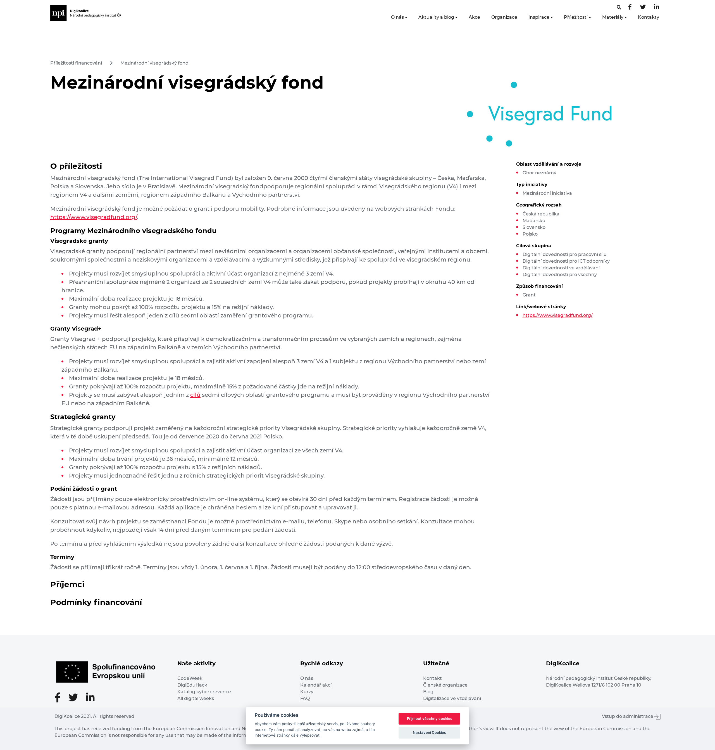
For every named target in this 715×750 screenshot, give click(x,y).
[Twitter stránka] (643, 7)
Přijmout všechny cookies (429, 718)
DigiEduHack (192, 685)
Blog (428, 691)
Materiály (612, 17)
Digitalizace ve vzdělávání (452, 698)
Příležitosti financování (76, 63)
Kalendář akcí (316, 685)
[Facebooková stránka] (619, 7)
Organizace (504, 17)
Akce (474, 17)
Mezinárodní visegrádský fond (154, 63)
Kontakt (432, 678)
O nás (397, 17)
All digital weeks (195, 698)
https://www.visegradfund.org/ (93, 217)
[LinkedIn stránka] (656, 7)
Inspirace (538, 17)
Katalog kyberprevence (204, 691)
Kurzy (306, 691)
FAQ (305, 698)
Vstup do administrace (628, 716)
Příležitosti (576, 17)
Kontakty (648, 17)
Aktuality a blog (436, 17)
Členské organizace (445, 685)
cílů (195, 394)
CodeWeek (189, 678)
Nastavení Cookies (429, 732)
